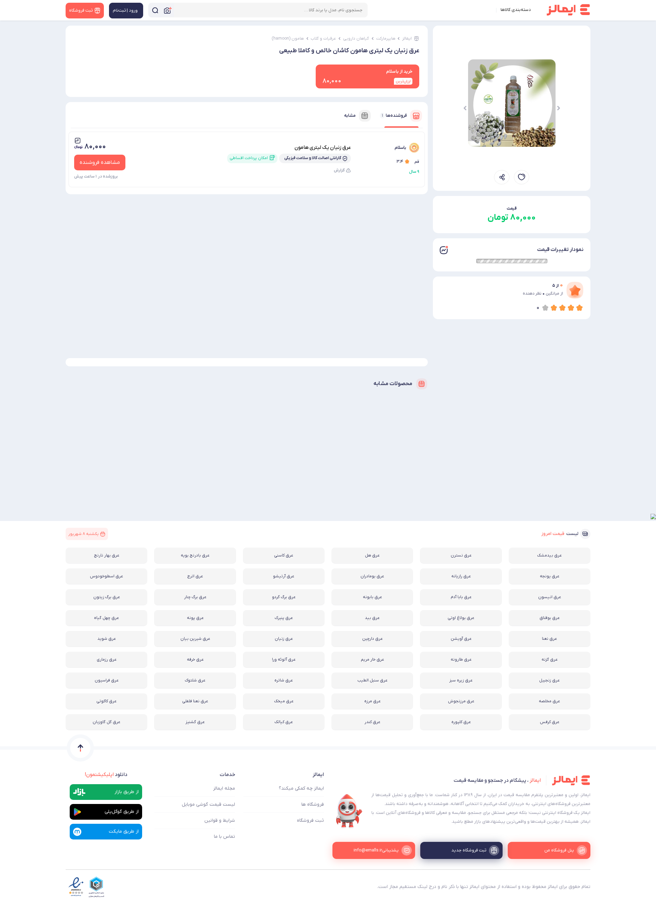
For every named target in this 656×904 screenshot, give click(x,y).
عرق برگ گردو (284, 597)
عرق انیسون (549, 597)
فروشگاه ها (312, 804)
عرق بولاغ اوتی (461, 618)
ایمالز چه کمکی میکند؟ (301, 788)
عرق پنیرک (284, 618)
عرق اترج (195, 576)
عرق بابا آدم (461, 597)
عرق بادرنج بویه (195, 555)
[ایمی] (349, 811)
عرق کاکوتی (106, 701)
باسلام (400, 148)
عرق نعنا (549, 638)
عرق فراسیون (107, 680)
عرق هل (372, 555)
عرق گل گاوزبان (106, 722)
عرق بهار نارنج (106, 555)
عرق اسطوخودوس (106, 576)
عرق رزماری (107, 659)
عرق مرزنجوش (461, 701)
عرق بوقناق (549, 618)
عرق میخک (283, 701)
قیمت (512, 208)
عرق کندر (372, 722)
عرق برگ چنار (195, 597)
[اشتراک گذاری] (501, 177)
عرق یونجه (549, 576)
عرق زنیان (284, 638)
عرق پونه (195, 618)
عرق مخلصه (549, 701)
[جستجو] (155, 10)
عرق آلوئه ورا (284, 659)
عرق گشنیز (195, 722)
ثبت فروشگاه (310, 820)
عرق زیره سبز (461, 680)
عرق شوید (106, 638)
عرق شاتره (283, 680)
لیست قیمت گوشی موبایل (208, 804)
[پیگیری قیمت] (521, 177)
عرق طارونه (461, 659)
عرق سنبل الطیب (372, 680)
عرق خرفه (195, 659)
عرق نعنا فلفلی (195, 701)
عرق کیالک (283, 722)
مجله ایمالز (224, 788)
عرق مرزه (372, 701)
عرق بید (372, 618)
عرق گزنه (550, 659)
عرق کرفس (549, 722)
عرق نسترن (461, 555)
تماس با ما (224, 836)
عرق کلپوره (461, 722)
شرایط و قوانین (219, 820)
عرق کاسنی (283, 555)
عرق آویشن (461, 638)
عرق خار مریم (372, 659)
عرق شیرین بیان (195, 638)
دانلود (106, 774)
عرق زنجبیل (549, 680)
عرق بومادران (372, 576)
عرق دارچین (372, 638)
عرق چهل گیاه (106, 618)
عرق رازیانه (461, 576)
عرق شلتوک (195, 680)
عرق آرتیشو (283, 576)
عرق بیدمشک (549, 555)
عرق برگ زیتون (106, 597)
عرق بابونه (372, 597)
